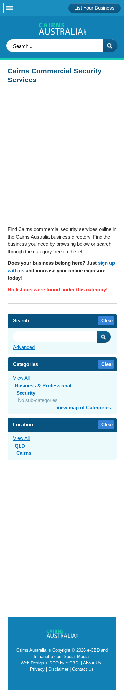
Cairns (23, 453)
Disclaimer (58, 669)
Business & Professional (43, 385)
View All (21, 378)
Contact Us (83, 669)
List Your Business (94, 8)
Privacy (37, 669)
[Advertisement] (62, 157)
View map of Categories (83, 407)
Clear (107, 320)
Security (25, 393)
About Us (92, 663)
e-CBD (72, 663)
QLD (20, 446)
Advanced (24, 347)
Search (104, 337)
